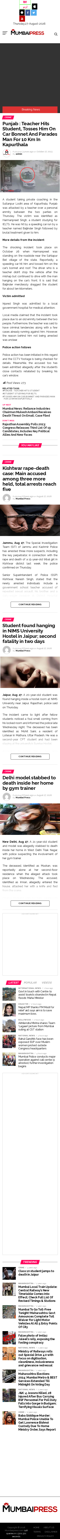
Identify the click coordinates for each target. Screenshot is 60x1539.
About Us (49, 1527)
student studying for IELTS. (20, 394)
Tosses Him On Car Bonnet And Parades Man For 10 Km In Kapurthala (29, 398)
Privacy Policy (45, 1536)
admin (19, 154)
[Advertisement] (30, 75)
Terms (37, 1532)
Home (36, 1527)
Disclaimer (51, 1532)
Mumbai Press (23, 499)
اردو (25, 6)
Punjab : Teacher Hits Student (22, 391)
